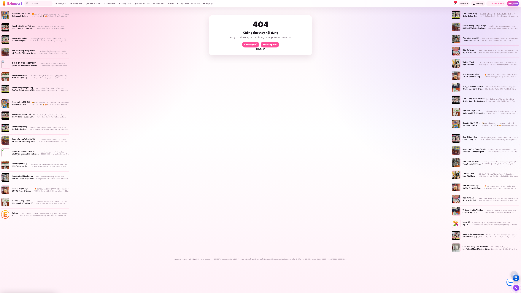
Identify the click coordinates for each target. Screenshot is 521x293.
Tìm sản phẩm (270, 44)
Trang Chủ (62, 3)
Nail (172, 3)
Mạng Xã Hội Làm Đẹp (466, 224)
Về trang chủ (250, 44)
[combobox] (40, 3)
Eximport (14, 3)
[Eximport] (4, 3)
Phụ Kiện (209, 3)
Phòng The (77, 3)
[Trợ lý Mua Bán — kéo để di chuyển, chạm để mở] (514, 274)
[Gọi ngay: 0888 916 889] (516, 288)
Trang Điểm (126, 3)
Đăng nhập (513, 3)
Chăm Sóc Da (94, 3)
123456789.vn (218, 259)
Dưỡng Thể (110, 3)
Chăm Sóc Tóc (143, 3)
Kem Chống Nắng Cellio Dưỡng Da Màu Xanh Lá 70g (19, 40)
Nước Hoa (160, 3)
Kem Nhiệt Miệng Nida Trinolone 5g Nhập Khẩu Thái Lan (20, 77)
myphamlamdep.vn (180, 259)
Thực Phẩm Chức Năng (190, 3)
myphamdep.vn (206, 259)
